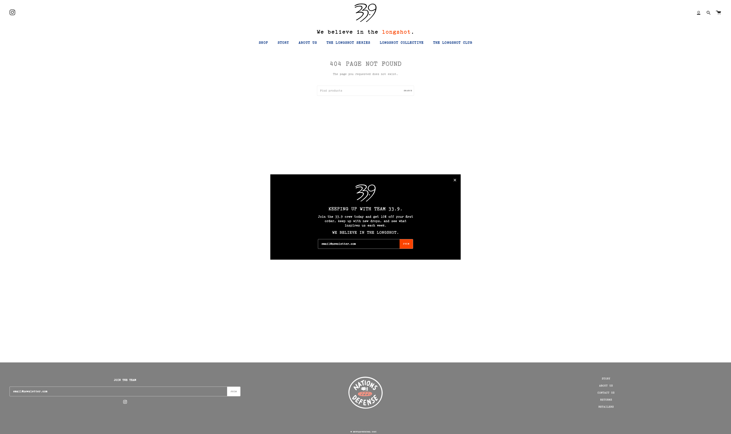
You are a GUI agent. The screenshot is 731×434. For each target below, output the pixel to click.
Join (406, 243)
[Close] (455, 180)
